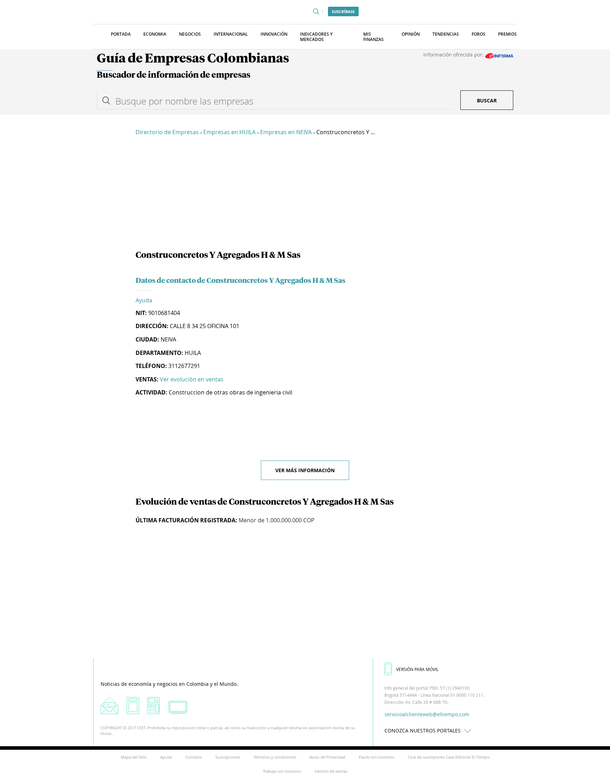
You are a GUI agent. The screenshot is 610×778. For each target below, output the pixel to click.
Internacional (231, 34)
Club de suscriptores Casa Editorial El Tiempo (449, 757)
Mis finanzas (373, 36)
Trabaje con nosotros (282, 771)
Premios (507, 34)
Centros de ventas (331, 771)
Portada (121, 34)
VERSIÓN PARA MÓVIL (417, 669)
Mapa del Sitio (134, 757)
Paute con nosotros (376, 757)
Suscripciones (227, 757)
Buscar (487, 100)
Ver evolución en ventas (191, 379)
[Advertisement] (305, 194)
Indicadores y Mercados (316, 36)
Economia (154, 34)
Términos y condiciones (274, 757)
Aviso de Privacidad (327, 757)
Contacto (193, 757)
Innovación (274, 34)
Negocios (190, 34)
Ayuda (144, 300)
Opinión (411, 34)
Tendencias (445, 34)
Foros (478, 34)
